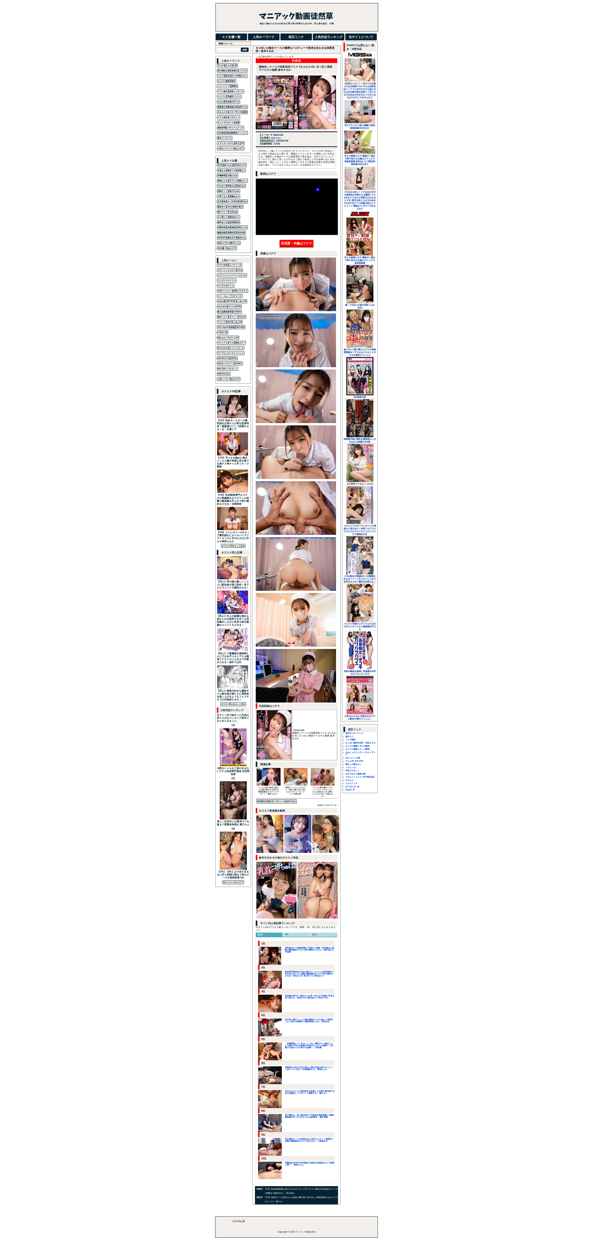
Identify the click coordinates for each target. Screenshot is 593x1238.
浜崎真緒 (231, 227)
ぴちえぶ (349, 780)
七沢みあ (233, 212)
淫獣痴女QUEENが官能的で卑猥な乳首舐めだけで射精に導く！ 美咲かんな (309, 1164)
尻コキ (234, 76)
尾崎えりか (223, 181)
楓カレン (243, 181)
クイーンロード (237, 348)
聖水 (233, 81)
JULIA (230, 207)
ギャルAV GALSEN (354, 761)
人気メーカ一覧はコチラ (229, 379)
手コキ (221, 65)
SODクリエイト (225, 291)
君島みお (231, 186)
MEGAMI (240, 327)
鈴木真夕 (239, 207)
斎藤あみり (234, 196)
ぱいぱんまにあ (352, 786)
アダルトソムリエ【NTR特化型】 (360, 777)
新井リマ (231, 170)
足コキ (228, 65)
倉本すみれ (276, 138)
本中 (229, 322)
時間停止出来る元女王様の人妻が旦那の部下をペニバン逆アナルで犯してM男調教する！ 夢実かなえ (309, 1068)
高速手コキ (242, 107)
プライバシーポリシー (239, 1224)
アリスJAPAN (234, 306)
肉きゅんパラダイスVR (228, 337)
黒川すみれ (234, 191)
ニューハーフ (224, 86)
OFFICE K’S (223, 358)
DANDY (238, 363)
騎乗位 (234, 86)
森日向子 (232, 238)
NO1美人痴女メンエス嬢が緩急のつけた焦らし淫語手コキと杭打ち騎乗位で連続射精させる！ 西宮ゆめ (309, 1020)
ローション (242, 133)
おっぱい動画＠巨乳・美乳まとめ (360, 743)
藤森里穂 (222, 232)
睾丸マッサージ (225, 138)
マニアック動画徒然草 (306, 1232)
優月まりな (235, 243)
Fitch (239, 270)
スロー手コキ (235, 112)
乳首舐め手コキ (232, 102)
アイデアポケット (226, 286)
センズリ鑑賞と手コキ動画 (357, 746)
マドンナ (222, 322)
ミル (231, 343)
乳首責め (233, 70)
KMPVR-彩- (230, 301)
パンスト (237, 96)
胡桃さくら (223, 191)
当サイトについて (361, 37)
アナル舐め (223, 117)
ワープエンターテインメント (231, 353)
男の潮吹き (223, 70)
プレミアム (223, 343)
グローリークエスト (227, 270)
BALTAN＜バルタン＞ (227, 368)
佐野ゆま (243, 201)
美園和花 (231, 232)
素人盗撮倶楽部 (225, 312)
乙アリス (233, 181)
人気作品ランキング (329, 37)
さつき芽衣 (232, 201)
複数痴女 (222, 107)
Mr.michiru (223, 348)
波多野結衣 (234, 222)
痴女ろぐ (349, 736)
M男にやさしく (352, 770)
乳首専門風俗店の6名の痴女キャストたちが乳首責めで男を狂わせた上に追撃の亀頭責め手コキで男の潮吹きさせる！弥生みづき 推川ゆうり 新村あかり (309, 974)
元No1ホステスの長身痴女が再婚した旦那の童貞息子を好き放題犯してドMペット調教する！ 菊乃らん (310, 1092)
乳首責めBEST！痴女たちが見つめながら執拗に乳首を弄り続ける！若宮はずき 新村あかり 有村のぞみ (309, 997)
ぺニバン (222, 96)
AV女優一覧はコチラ (227, 248)
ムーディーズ (235, 265)
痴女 (269, 801)
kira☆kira (222, 306)
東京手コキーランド (354, 733)
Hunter (242, 317)
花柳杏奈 (222, 227)
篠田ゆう (222, 207)
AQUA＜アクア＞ (225, 363)
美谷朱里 (241, 232)
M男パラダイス (240, 291)
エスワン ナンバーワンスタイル (232, 275)
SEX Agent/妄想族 (226, 327)
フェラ (221, 76)
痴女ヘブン (223, 317)
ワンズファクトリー (227, 280)
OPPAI (234, 358)
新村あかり (234, 217)
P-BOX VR (222, 332)
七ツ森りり (223, 217)
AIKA (220, 165)
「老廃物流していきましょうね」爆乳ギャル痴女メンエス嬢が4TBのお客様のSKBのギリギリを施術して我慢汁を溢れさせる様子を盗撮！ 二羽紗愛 (309, 1045)
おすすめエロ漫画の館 (355, 774)
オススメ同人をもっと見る (233, 704)
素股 (245, 112)
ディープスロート (226, 122)
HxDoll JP (350, 790)
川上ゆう (222, 186)
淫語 (237, 122)
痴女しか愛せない (353, 764)
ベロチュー (279, 801)
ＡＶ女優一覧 (231, 37)
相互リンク (296, 37)
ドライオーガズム (226, 143)
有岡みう (241, 170)
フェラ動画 (350, 739)
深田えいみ (242, 227)
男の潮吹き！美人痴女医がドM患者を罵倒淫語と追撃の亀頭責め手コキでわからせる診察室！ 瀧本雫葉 (310, 1116)
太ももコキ (223, 112)
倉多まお (241, 186)
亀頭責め (231, 107)
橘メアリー (223, 212)
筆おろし (243, 76)
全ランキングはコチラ (233, 882)
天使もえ (222, 170)
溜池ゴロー (240, 343)
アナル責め (223, 91)
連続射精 (222, 127)
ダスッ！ (233, 317)
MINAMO (222, 238)
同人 (314, 934)
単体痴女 (261, 801)
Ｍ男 (235, 65)
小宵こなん (223, 196)
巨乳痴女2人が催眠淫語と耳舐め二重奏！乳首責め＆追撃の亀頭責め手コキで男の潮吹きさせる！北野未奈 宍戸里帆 (309, 950)
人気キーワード (264, 37)
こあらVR (242, 301)
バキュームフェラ (235, 127)
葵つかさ (228, 165)
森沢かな (241, 238)
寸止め (221, 102)
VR (286, 934)
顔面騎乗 (231, 133)
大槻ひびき (232, 175)
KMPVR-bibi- (224, 374)
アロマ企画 (223, 265)
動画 (260, 934)
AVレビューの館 (352, 758)
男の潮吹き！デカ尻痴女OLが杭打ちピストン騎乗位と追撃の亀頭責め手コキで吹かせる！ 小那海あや (309, 1140)
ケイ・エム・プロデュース (230, 296)
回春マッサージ (236, 91)
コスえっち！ (351, 767)
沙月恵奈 (222, 201)
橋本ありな (223, 222)
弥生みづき (223, 243)
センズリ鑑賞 (224, 81)
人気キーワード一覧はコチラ (231, 148)
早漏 (229, 96)
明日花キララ (240, 165)
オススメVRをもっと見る (233, 546)
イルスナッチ (351, 783)
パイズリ (243, 70)
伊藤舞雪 (222, 175)
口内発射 (222, 133)
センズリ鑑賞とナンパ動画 (357, 749)
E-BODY (237, 312)
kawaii (221, 301)
